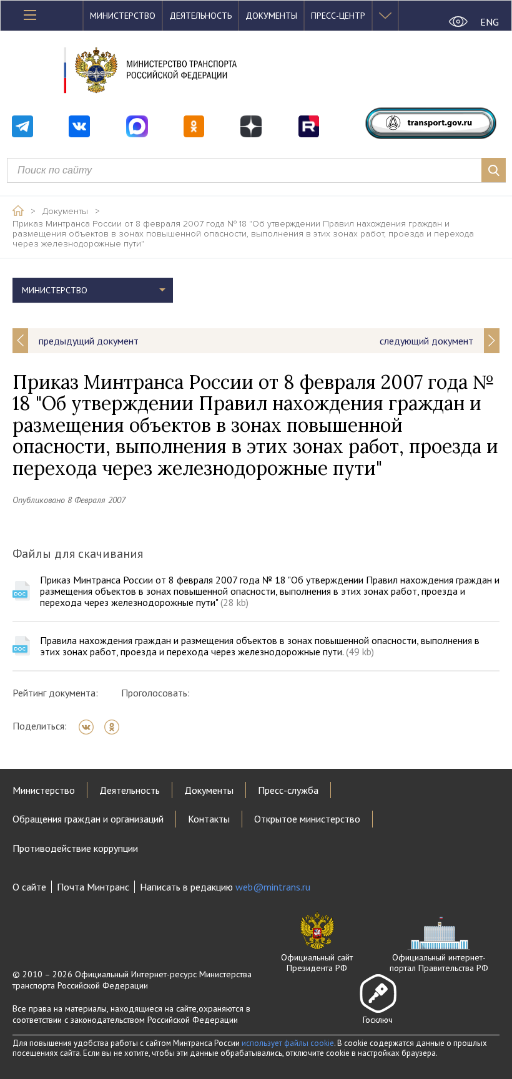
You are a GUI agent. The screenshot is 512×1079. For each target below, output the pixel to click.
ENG (489, 21)
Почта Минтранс (93, 887)
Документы (271, 15)
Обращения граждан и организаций (88, 819)
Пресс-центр (338, 15)
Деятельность (200, 15)
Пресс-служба (288, 790)
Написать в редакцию (225, 887)
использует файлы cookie (288, 1043)
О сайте (29, 887)
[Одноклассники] (115, 727)
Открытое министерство (307, 819)
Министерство (122, 15)
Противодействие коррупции (75, 848)
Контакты (209, 819)
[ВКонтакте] (90, 727)
